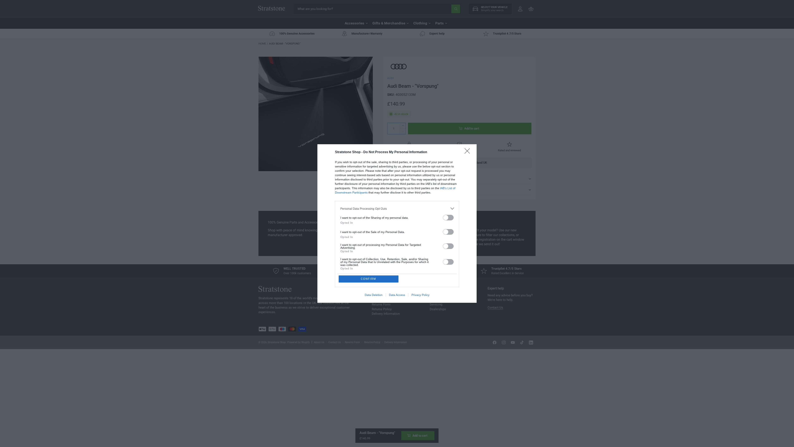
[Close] (468, 152)
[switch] (448, 217)
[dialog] (397, 223)
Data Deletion (374, 295)
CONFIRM (368, 278)
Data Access (397, 295)
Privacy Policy (420, 295)
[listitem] (397, 208)
